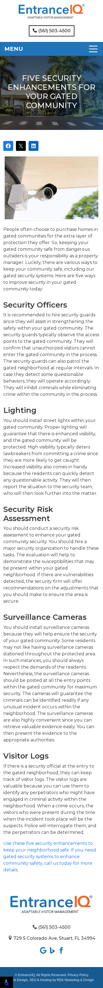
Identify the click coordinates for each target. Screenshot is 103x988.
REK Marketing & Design (75, 980)
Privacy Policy (78, 975)
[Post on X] (21, 146)
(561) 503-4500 (54, 30)
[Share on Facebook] (8, 146)
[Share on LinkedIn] (33, 146)
